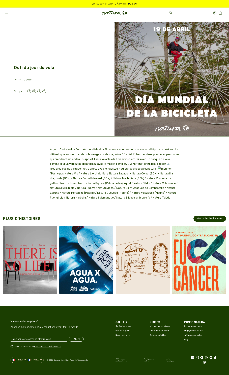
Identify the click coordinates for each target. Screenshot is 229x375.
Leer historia (19, 288)
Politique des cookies (149, 360)
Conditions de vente (159, 330)
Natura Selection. (62, 360)
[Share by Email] (44, 91)
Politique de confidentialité (47, 346)
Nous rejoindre (123, 335)
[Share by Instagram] (34, 91)
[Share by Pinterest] (39, 91)
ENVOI (76, 339)
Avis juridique (170, 360)
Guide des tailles (158, 335)
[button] (7, 13)
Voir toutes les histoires (210, 218)
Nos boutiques (122, 330)
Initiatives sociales (193, 335)
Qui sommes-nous (193, 326)
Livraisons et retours (160, 326)
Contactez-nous (123, 326)
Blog (186, 339)
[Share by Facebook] (29, 91)
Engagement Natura (194, 330)
